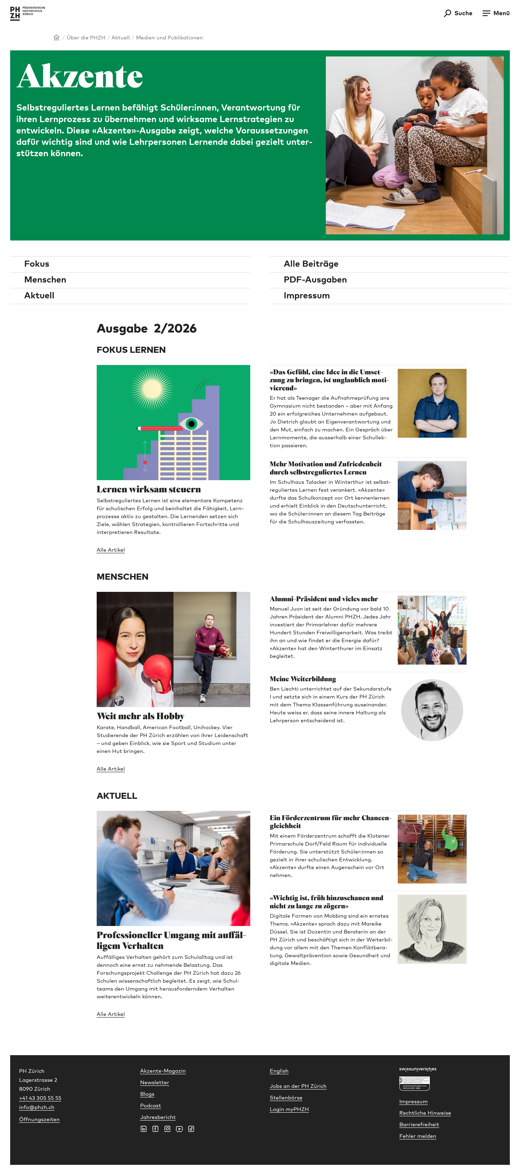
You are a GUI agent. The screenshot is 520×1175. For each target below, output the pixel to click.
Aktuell (121, 37)
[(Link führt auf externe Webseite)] (450, 1069)
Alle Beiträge (311, 264)
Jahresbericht (158, 1117)
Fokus (36, 264)
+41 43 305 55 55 (40, 1098)
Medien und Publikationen (169, 37)
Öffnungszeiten (39, 1119)
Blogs (147, 1094)
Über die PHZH (86, 37)
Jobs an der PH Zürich (298, 1086)
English (279, 1071)
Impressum (307, 295)
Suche (463, 13)
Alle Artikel (111, 550)
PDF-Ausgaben (315, 280)
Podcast (150, 1105)
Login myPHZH (289, 1109)
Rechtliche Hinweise (425, 1113)
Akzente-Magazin (163, 1071)
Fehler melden (417, 1136)
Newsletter (154, 1082)
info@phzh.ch (36, 1107)
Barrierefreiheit (419, 1124)
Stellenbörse (286, 1097)
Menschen (45, 280)
